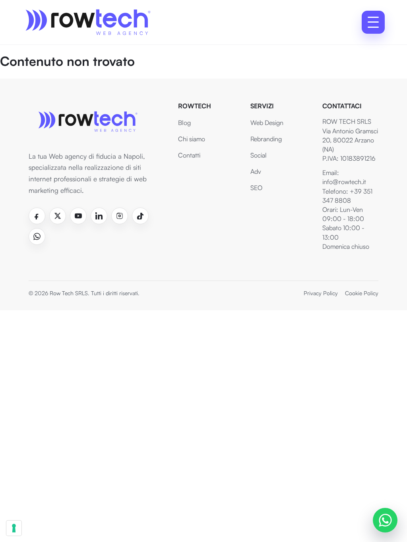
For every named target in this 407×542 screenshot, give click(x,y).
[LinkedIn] (99, 216)
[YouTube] (78, 216)
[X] (57, 216)
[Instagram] (119, 216)
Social (258, 155)
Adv (255, 171)
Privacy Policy (321, 293)
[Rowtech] (87, 22)
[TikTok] (140, 216)
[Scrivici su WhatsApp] (385, 520)
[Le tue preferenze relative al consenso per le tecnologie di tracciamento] (13, 528)
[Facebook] (37, 216)
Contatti (189, 155)
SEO (256, 188)
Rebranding (266, 139)
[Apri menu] (373, 22)
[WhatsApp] (37, 236)
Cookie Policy (361, 293)
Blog (184, 123)
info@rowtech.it (344, 182)
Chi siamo (191, 139)
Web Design (266, 123)
